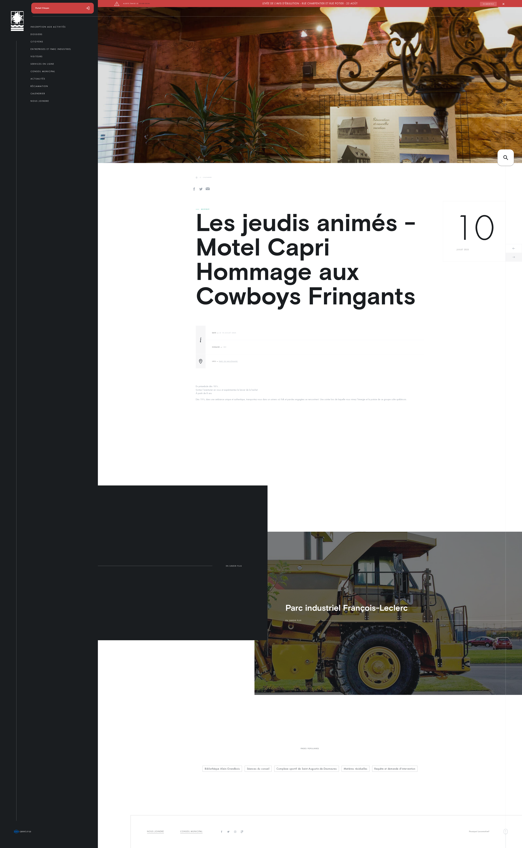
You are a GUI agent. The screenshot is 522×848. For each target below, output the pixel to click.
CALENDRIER (207, 177)
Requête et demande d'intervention (394, 768)
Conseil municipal (191, 831)
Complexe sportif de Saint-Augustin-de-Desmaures (306, 768)
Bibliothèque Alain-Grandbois (222, 768)
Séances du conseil (258, 768)
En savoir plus (488, 4)
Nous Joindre (155, 831)
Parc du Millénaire (228, 361)
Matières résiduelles (355, 768)
